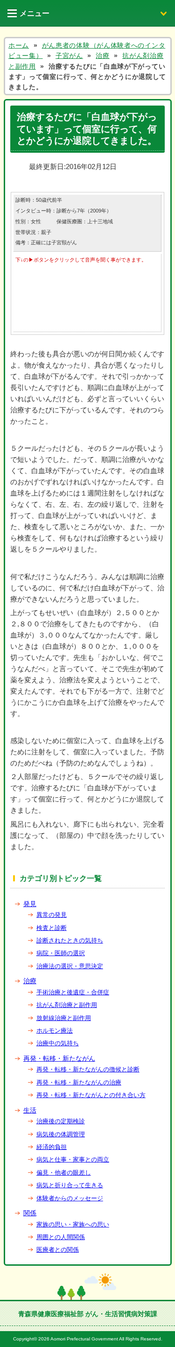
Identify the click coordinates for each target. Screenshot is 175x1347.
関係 (29, 1213)
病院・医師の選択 (60, 953)
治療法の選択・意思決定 (69, 966)
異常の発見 (51, 914)
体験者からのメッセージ (69, 1198)
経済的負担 (51, 1146)
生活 (29, 1110)
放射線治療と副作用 (63, 1017)
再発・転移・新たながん (59, 1058)
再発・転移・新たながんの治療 (78, 1082)
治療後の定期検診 (60, 1121)
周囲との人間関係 (60, 1237)
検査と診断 (51, 927)
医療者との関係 (57, 1249)
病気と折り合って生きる (69, 1185)
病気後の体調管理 (60, 1134)
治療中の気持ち (57, 1043)
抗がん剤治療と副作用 (66, 1004)
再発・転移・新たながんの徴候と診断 (88, 1069)
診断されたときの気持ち (69, 940)
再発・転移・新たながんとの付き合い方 (91, 1095)
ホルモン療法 (54, 1030)
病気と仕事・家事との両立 (72, 1159)
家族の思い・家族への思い (72, 1224)
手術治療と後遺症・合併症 (72, 992)
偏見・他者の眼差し (63, 1172)
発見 (29, 903)
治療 (29, 981)
